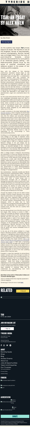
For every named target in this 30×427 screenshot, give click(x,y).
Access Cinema (6, 358)
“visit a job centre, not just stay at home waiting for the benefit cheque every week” (15, 240)
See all (24, 291)
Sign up (8, 328)
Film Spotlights (6, 42)
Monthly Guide (6, 352)
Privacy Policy (4, 371)
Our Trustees (6, 367)
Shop (3, 354)
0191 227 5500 (4, 337)
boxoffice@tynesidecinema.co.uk (8, 341)
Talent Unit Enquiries (9, 365)
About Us (4, 361)
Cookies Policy (4, 373)
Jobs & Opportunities (9, 363)
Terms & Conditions (5, 369)
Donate (15, 416)
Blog (2, 356)
